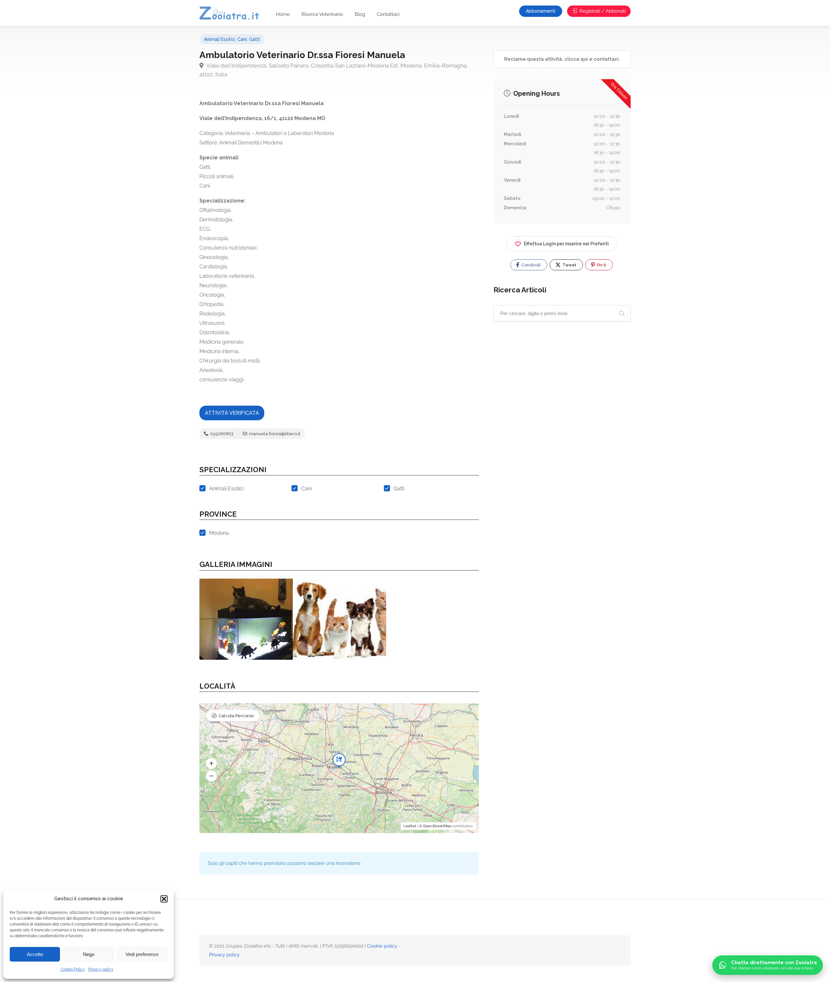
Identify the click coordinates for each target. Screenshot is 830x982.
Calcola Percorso (236, 715)
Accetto (35, 954)
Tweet (569, 265)
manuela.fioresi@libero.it (274, 433)
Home (283, 14)
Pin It (601, 265)
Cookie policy (382, 946)
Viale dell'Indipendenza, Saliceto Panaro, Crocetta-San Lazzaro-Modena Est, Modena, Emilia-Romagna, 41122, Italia (333, 70)
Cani (242, 39)
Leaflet (409, 826)
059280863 (221, 433)
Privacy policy (100, 969)
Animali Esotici (219, 39)
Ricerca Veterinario (322, 14)
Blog (360, 14)
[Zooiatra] (232, 14)
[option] (246, 619)
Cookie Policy (73, 969)
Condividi (530, 265)
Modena (219, 533)
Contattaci (388, 14)
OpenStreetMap (437, 826)
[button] (164, 899)
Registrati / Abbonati (602, 11)
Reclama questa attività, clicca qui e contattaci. (562, 59)
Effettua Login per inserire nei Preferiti (566, 243)
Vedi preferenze (142, 954)
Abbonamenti (540, 11)
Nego (88, 954)
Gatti (254, 39)
